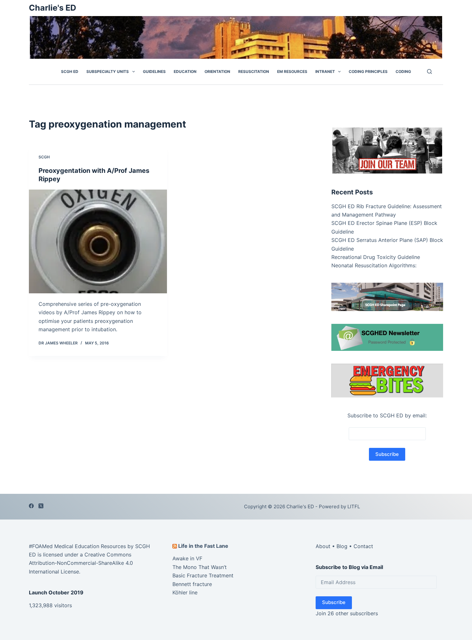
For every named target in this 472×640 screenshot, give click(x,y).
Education (185, 71)
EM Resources (292, 71)
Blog (342, 546)
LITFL (353, 506)
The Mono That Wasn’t (199, 567)
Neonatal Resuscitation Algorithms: (373, 265)
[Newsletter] (387, 150)
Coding (403, 71)
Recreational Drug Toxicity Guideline (375, 257)
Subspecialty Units (107, 71)
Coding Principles (368, 71)
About (323, 546)
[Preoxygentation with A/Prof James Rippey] (98, 241)
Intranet (325, 71)
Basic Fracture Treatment (202, 575)
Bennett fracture (192, 584)
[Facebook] (31, 505)
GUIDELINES (154, 71)
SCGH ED (69, 71)
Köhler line (184, 592)
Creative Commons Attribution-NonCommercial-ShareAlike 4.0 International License (81, 563)
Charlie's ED (52, 8)
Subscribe (333, 602)
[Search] (429, 71)
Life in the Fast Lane (203, 546)
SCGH (44, 157)
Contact (363, 546)
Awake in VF (187, 558)
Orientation (217, 71)
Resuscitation (253, 71)
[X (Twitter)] (41, 505)
